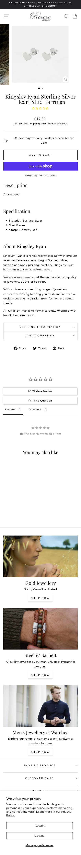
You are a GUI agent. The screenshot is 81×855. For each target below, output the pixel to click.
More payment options (40, 175)
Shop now (40, 675)
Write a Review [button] (42, 391)
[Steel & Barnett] (40, 629)
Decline (39, 836)
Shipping (35, 123)
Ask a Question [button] (42, 400)
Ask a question (40, 335)
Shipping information (40, 326)
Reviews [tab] (10, 409)
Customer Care (39, 778)
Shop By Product (39, 765)
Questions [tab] (35, 409)
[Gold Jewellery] (40, 556)
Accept (39, 826)
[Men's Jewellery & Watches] (40, 706)
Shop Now (40, 598)
